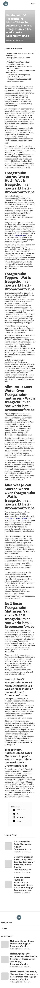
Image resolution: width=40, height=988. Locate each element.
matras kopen (20, 235)
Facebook (20, 810)
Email (19, 821)
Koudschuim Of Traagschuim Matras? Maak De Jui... (19, 76)
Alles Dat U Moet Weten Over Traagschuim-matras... (18, 63)
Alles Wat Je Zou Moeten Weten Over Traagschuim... (19, 67)
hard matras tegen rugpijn (16, 518)
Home (33, 4)
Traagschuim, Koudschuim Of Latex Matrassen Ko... (19, 80)
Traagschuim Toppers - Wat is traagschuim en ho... (18, 59)
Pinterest (20, 817)
